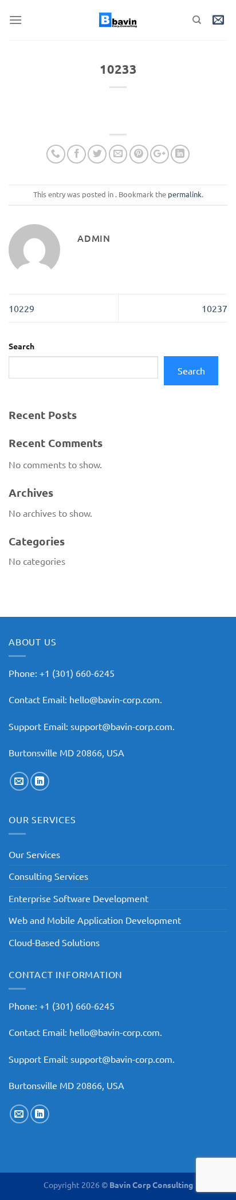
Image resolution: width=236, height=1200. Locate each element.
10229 (21, 308)
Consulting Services (48, 876)
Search (21, 346)
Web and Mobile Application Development (95, 920)
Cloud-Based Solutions (54, 942)
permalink (185, 194)
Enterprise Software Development (78, 898)
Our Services (34, 854)
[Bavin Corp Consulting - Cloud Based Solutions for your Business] (118, 20)
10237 (214, 308)
